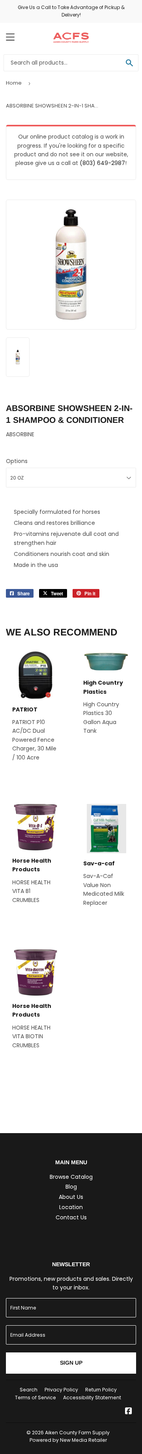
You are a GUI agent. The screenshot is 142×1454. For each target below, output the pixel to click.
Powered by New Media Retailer (68, 1440)
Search (28, 1389)
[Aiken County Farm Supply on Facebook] (128, 1412)
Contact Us (71, 1217)
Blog (71, 1187)
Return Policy (101, 1389)
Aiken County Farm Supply (77, 1432)
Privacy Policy (61, 1389)
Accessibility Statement (92, 1397)
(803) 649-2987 (102, 163)
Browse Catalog (71, 1177)
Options (17, 461)
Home (14, 83)
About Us (71, 1197)
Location (71, 1207)
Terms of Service (35, 1397)
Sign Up (71, 1363)
